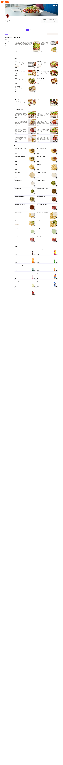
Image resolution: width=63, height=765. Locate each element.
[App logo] (5, 2)
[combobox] (46, 2)
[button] (14, 2)
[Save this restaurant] (54, 5)
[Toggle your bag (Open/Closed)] (61, 2)
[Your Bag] (61, 2)
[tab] (8, 37)
